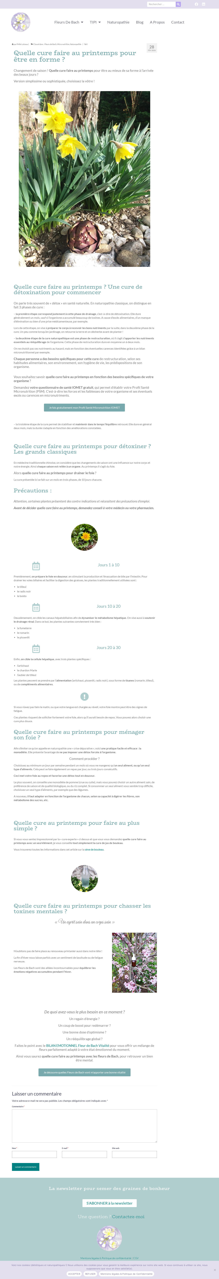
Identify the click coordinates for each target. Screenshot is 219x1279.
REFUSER (90, 1273)
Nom (14, 1148)
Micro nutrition (63, 44)
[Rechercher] (178, 4)
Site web (115, 1148)
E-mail (65, 1148)
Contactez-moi (128, 1216)
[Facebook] (196, 4)
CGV (136, 1258)
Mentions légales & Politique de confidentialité (105, 1258)
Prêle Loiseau (22, 44)
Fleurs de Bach (50, 44)
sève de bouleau (94, 849)
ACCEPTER (74, 1273)
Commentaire (18, 1106)
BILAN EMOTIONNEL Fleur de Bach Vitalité (77, 1045)
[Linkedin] (203, 4)
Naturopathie (75, 44)
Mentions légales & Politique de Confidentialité (127, 1273)
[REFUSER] (214, 1270)
